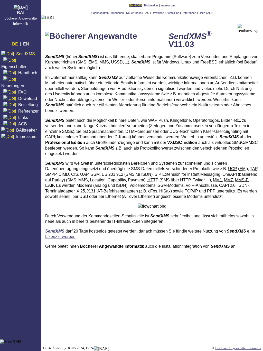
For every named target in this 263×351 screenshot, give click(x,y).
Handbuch (27, 73)
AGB (22, 124)
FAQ (22, 92)
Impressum (26, 136)
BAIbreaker (26, 130)
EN (26, 44)
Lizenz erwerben (60, 236)
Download (27, 98)
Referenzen (29, 111)
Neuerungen (12, 86)
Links (23, 117)
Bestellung (28, 105)
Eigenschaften (14, 66)
